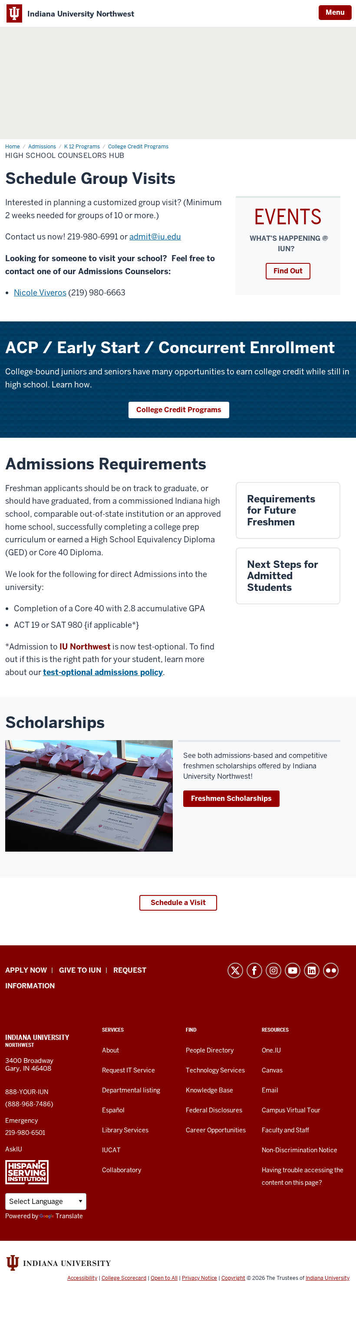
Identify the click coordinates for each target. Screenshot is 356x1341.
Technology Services (215, 1070)
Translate (69, 1216)
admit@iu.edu (155, 237)
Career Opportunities (216, 1130)
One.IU (271, 1050)
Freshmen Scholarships (231, 798)
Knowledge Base (209, 1090)
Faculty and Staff (285, 1130)
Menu (335, 12)
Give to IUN (80, 970)
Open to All (164, 1278)
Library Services (125, 1130)
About (110, 1050)
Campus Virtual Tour (291, 1110)
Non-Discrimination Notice (299, 1150)
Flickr (331, 970)
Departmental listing (131, 1090)
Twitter (235, 970)
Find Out (288, 270)
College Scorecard (124, 1278)
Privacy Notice (199, 1278)
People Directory (210, 1050)
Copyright (233, 1278)
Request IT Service (128, 1070)
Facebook (254, 970)
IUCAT (111, 1150)
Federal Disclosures (214, 1110)
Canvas (272, 1070)
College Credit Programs (178, 409)
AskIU (13, 1149)
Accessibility (82, 1278)
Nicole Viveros (40, 293)
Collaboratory (121, 1170)
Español (113, 1110)
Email (270, 1090)
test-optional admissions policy (103, 672)
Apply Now (26, 970)
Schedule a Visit (178, 902)
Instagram (273, 970)
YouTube (292, 970)
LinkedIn (312, 970)
